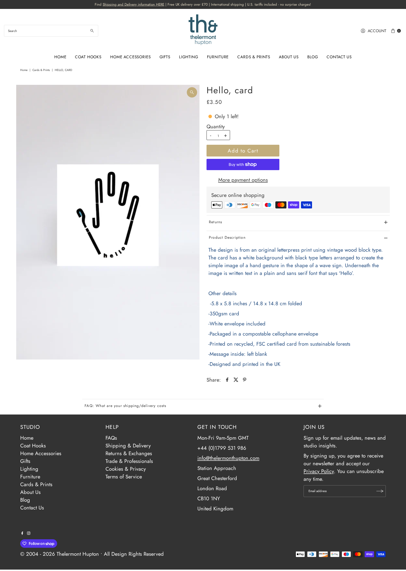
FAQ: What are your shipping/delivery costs (125, 405)
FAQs (111, 438)
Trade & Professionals (129, 461)
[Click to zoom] (192, 92)
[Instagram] (28, 532)
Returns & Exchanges (128, 453)
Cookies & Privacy (125, 469)
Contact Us (339, 57)
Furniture (218, 57)
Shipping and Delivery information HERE (133, 4)
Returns (215, 222)
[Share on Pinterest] (244, 379)
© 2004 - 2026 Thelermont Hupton (59, 554)
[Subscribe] (380, 491)
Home (60, 57)
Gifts (165, 57)
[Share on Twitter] (235, 379)
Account (377, 31)
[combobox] (51, 31)
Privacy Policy (319, 471)
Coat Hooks (88, 57)
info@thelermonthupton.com (228, 458)
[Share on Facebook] (227, 379)
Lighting (188, 57)
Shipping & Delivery (128, 445)
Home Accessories (130, 57)
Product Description (227, 237)
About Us (289, 57)
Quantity (216, 126)
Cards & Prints (253, 57)
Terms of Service (123, 476)
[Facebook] (22, 532)
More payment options (243, 180)
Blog (312, 57)
